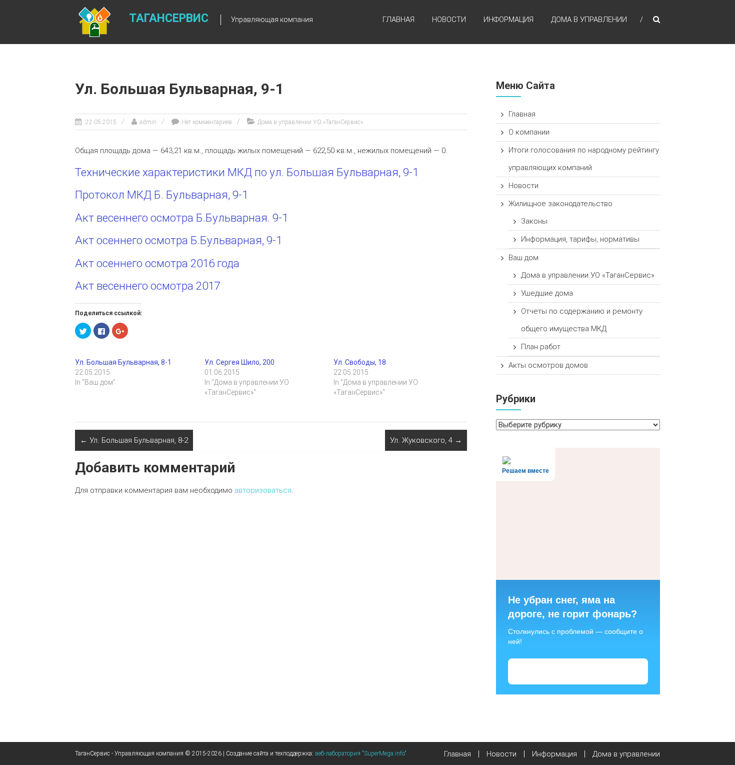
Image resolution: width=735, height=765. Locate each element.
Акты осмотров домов (548, 365)
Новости (449, 19)
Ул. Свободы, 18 (360, 362)
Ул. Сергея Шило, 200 (239, 362)
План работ (540, 346)
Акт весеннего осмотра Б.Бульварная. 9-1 (181, 217)
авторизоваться (263, 490)
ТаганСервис (168, 18)
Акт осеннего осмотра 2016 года (157, 263)
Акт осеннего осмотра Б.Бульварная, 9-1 (178, 240)
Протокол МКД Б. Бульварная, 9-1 (161, 194)
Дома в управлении (589, 19)
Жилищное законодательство (560, 203)
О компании (529, 132)
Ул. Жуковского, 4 (426, 440)
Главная (398, 19)
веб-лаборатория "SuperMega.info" (360, 753)
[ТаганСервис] (95, 21)
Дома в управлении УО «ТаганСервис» (310, 122)
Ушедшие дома (547, 293)
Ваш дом (523, 257)
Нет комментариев (207, 122)
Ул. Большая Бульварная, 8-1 (123, 362)
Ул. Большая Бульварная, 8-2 (134, 440)
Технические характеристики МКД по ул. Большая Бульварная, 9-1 (246, 172)
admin (148, 122)
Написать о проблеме (578, 671)
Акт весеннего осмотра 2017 (147, 285)
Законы (534, 221)
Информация (509, 19)
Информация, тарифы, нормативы (580, 239)
